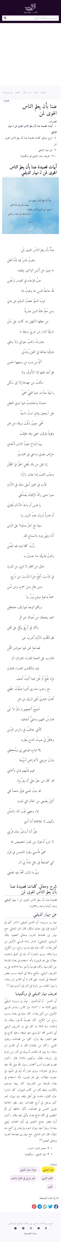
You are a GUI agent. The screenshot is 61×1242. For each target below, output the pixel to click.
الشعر (36, 92)
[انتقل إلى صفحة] (5, 18)
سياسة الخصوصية (30, 1233)
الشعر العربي (47, 1178)
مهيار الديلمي (30, 173)
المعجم (17, 92)
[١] (8, 985)
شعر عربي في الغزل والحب (23, 1178)
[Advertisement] (30, 55)
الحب (50, 1186)
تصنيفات (53, 1165)
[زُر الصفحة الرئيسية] (30, 8)
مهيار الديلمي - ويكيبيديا (35, 1154)
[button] (46, 1228)
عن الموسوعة (7, 92)
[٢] (40, 1140)
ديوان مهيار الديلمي (28, 1169)
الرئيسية (43, 92)
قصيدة (6, 101)
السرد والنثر (27, 92)
